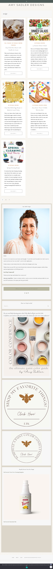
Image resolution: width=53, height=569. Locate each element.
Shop (21, 557)
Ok (26, 567)
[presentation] (13, 29)
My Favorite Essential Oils (10, 521)
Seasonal (13, 45)
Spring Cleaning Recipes (13, 168)
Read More (13, 73)
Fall (5, 43)
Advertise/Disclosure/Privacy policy (32, 557)
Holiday (9, 43)
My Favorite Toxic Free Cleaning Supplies (14, 472)
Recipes (20, 43)
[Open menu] (26, 1)
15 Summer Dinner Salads (40, 46)
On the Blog (15, 43)
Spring (45, 105)
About (17, 557)
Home (13, 557)
